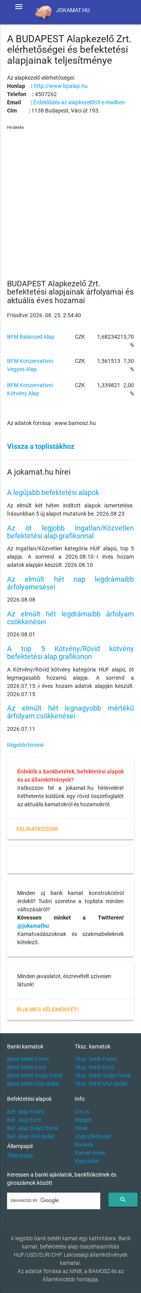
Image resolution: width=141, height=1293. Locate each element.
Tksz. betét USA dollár (101, 1083)
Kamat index (90, 1153)
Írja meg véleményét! (47, 1009)
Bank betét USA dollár (33, 1083)
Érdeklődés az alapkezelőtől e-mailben (79, 102)
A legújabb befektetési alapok (53, 492)
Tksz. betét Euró (94, 1067)
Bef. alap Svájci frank (32, 1128)
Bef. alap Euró (24, 1120)
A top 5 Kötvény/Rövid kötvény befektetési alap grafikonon (70, 653)
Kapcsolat (87, 1161)
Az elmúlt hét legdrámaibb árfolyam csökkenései (70, 618)
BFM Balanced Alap (30, 337)
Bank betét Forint (28, 1059)
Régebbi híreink (25, 745)
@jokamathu (33, 926)
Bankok (84, 1144)
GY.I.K (82, 1112)
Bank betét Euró (26, 1067)
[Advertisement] (70, 201)
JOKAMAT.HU (73, 10)
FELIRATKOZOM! (37, 829)
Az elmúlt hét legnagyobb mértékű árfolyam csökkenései (70, 712)
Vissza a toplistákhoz (40, 446)
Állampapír (20, 1155)
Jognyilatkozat (93, 1136)
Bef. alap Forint (25, 1112)
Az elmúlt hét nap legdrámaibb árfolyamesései (70, 583)
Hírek (81, 1128)
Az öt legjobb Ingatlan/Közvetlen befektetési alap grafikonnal (70, 532)
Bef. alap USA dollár (31, 1136)
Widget (83, 1120)
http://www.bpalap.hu (61, 86)
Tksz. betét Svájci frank (103, 1075)
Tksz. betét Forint (96, 1059)
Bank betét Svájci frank (35, 1075)
